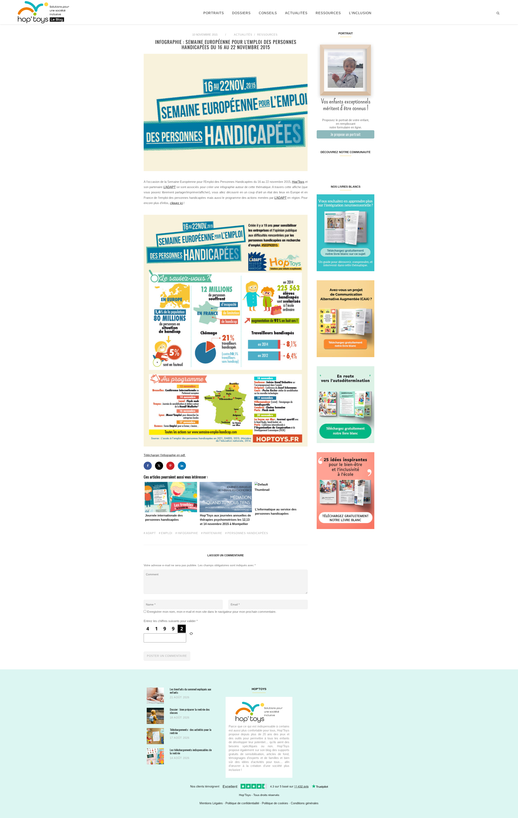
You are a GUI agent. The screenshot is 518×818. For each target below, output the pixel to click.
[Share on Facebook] (148, 466)
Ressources (328, 13)
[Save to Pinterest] (170, 466)
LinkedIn (350, 165)
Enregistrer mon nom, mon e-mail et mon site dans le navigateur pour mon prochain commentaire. (211, 611)
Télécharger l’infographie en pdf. (165, 455)
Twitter (369, 165)
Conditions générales (304, 803)
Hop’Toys (298, 181)
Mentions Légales (211, 803)
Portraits (213, 13)
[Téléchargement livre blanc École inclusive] (345, 490)
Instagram (331, 165)
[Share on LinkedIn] (182, 466)
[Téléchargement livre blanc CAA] (345, 318)
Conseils (268, 13)
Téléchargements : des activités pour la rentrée (190, 731)
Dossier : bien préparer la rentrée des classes (190, 711)
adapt (151, 533)
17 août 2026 (179, 737)
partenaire (212, 533)
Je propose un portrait (345, 134)
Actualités (296, 13)
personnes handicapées (247, 533)
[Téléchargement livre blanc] (345, 232)
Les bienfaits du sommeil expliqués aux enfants (190, 691)
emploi (166, 533)
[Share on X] (159, 466)
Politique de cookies (275, 803)
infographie (188, 533)
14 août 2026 (179, 758)
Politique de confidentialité (242, 803)
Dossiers (241, 13)
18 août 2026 (179, 717)
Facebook (321, 165)
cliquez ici (176, 203)
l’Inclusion (360, 13)
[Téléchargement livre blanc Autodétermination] (345, 404)
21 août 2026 (179, 697)
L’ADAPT (169, 187)
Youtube (359, 165)
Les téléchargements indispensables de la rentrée (191, 751)
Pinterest (340, 165)
